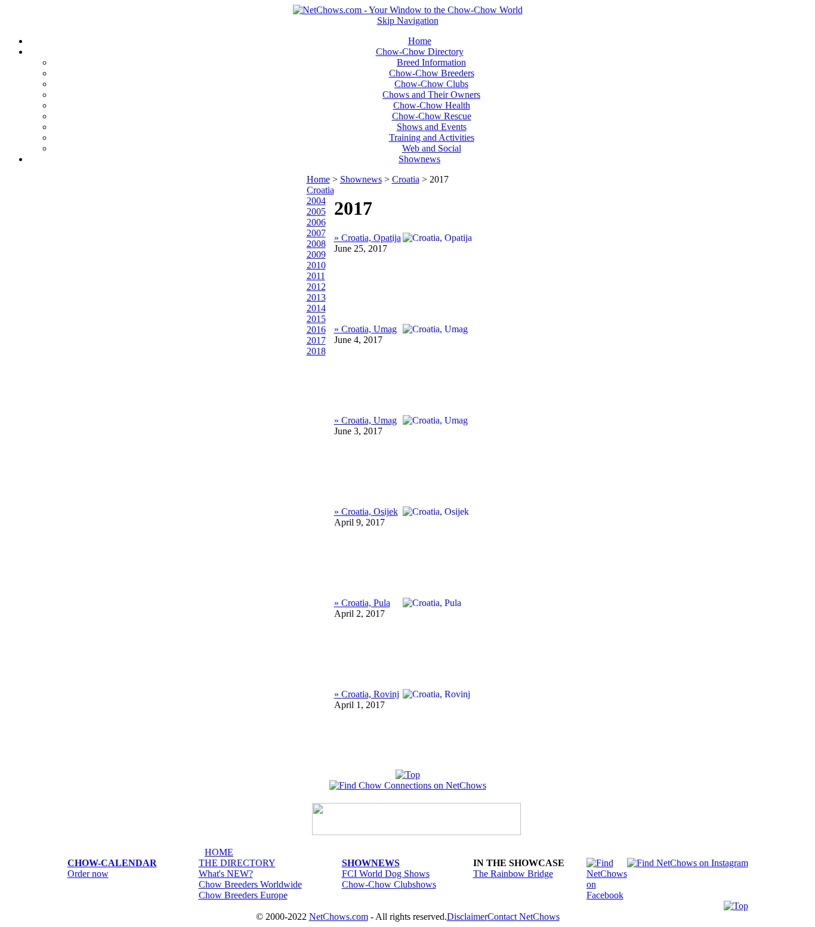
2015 (316, 319)
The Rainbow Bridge (513, 874)
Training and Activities (431, 137)
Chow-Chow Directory (420, 52)
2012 (316, 287)
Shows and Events (432, 127)
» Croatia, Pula (362, 603)
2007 (316, 233)
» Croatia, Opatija (367, 238)
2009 (316, 254)
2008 (316, 244)
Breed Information (431, 62)
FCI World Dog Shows (386, 874)
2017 (316, 340)
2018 (316, 351)
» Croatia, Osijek (366, 511)
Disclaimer (467, 916)
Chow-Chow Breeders (431, 73)
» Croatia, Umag (365, 329)
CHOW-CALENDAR (112, 863)
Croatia (405, 179)
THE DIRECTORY (237, 863)
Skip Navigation (408, 21)
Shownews (419, 159)
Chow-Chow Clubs (431, 84)
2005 (316, 211)
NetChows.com (338, 916)
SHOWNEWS (371, 863)
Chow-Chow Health (431, 105)
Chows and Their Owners (431, 94)
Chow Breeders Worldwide (250, 884)
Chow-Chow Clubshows (389, 884)
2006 (316, 222)
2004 (316, 201)
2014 (316, 308)
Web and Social (431, 148)
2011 (316, 276)
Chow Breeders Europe (243, 895)
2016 (316, 330)
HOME (219, 852)
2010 (316, 265)
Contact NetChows (523, 916)
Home (419, 41)
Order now (88, 874)
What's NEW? (226, 874)
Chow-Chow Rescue (431, 116)
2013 (316, 297)
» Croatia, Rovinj (366, 694)
